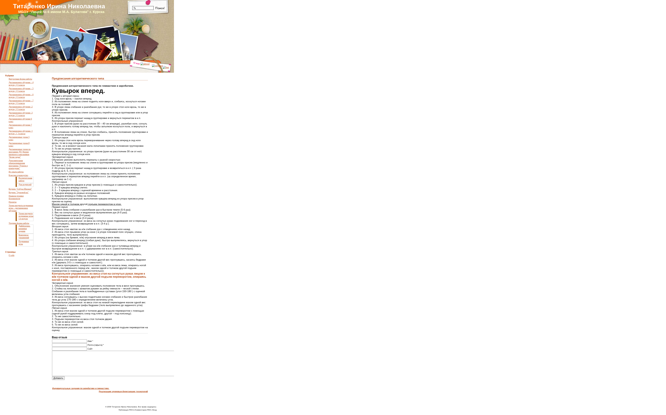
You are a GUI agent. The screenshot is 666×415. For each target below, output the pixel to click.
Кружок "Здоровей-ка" (19, 192)
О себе (11, 255)
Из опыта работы (16, 172)
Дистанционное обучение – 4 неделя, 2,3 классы (21, 83)
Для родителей (25, 184)
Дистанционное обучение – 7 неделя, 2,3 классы (21, 101)
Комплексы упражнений (24, 236)
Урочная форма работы (19, 223)
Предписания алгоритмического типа (78, 78)
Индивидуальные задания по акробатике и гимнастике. (80, 388)
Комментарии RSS (143, 410)
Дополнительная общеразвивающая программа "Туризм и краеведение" (18, 164)
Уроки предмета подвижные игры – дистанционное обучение (21, 208)
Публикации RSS (126, 410)
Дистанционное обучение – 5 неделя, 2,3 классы (21, 89)
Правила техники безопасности (16, 197)
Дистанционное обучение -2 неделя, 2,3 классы (21, 108)
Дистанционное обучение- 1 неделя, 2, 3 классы (21, 132)
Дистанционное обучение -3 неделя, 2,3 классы (21, 114)
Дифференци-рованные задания (24, 228)
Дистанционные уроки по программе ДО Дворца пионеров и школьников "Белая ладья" (20, 153)
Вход (154, 410)
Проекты (12, 202)
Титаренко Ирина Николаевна (59, 6)
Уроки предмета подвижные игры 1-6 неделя (26, 216)
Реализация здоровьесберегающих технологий (123, 391)
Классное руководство (18, 175)
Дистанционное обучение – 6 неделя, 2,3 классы (21, 95)
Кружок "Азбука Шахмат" (20, 189)
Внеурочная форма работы (20, 79)
